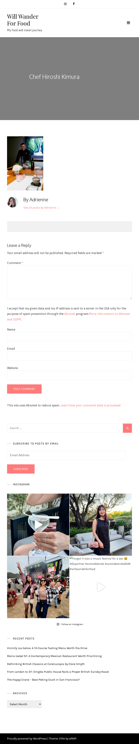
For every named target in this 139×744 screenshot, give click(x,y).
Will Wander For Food (22, 19)
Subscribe (20, 469)
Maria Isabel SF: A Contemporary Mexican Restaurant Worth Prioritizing (54, 656)
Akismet (69, 314)
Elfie (62, 738)
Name (11, 329)
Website (12, 368)
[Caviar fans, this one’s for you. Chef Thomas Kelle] (38, 525)
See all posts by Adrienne (41, 207)
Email (11, 348)
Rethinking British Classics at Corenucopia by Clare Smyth (46, 664)
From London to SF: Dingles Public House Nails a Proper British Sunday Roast (58, 671)
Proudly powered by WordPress (27, 738)
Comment (15, 263)
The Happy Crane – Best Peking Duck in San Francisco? (43, 679)
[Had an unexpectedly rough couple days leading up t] (38, 587)
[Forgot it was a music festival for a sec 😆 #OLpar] (101, 587)
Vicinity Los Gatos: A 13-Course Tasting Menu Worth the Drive (47, 648)
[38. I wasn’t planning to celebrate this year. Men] (101, 525)
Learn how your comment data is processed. (90, 405)
